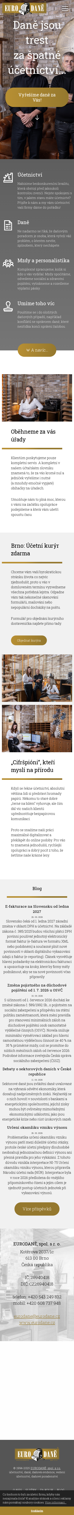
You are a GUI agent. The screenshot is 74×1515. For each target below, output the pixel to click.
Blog (60, 1490)
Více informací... (55, 1502)
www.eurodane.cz (37, 1322)
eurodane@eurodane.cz (37, 1316)
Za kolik (46, 1490)
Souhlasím (37, 1510)
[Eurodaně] (24, 8)
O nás (17, 1490)
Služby (30, 1490)
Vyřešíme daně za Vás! (36, 97)
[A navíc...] (37, 363)
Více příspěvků (37, 1209)
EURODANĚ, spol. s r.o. (46, 1468)
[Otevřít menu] (65, 8)
